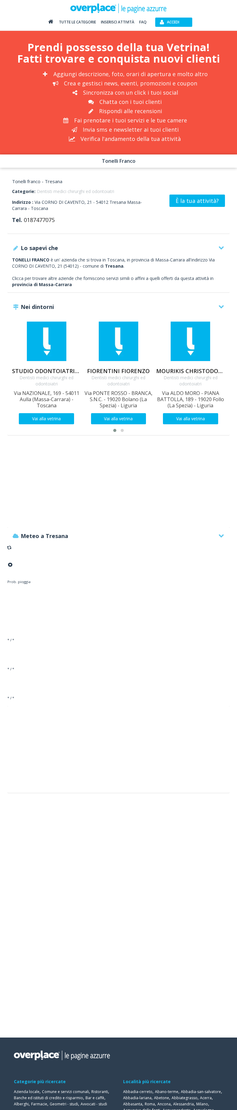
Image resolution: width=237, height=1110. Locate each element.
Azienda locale (27, 1091)
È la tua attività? (197, 200)
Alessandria (183, 1104)
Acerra (206, 1097)
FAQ (143, 22)
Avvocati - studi (94, 1104)
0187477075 (39, 220)
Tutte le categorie (77, 22)
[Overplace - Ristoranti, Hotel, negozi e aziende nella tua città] (118, 8)
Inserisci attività (117, 22)
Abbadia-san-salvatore (201, 1091)
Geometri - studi (64, 1104)
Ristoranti (99, 1091)
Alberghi (21, 1104)
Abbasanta (132, 1104)
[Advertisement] (118, 484)
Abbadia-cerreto (137, 1091)
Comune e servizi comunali (65, 1091)
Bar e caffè (94, 1097)
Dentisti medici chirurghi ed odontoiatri (75, 191)
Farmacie (39, 1104)
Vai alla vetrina (46, 418)
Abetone (161, 1097)
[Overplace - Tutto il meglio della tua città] (50, 23)
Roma (150, 1104)
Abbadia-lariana (137, 1097)
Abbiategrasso (185, 1097)
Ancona (164, 1104)
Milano (202, 1104)
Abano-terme (166, 1091)
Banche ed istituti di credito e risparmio (48, 1097)
